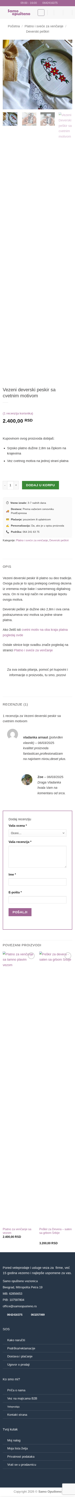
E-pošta (15, 892)
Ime (12, 874)
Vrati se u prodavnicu (21, 1464)
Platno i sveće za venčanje (44, 26)
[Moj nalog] (68, 13)
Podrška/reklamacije (21, 1348)
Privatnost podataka (20, 1456)
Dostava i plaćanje (19, 1356)
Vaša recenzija (20, 842)
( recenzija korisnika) (18, 413)
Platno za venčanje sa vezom (17, 1231)
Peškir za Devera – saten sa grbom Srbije (55, 1231)
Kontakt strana (17, 1414)
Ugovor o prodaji (18, 1364)
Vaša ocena (18, 825)
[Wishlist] (49, 13)
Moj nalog (13, 1440)
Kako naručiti (16, 1340)
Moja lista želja (17, 1448)
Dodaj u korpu (40, 485)
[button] (41, 12)
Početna (14, 26)
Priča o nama (16, 1390)
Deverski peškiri (37, 31)
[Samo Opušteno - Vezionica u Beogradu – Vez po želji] (19, 12)
